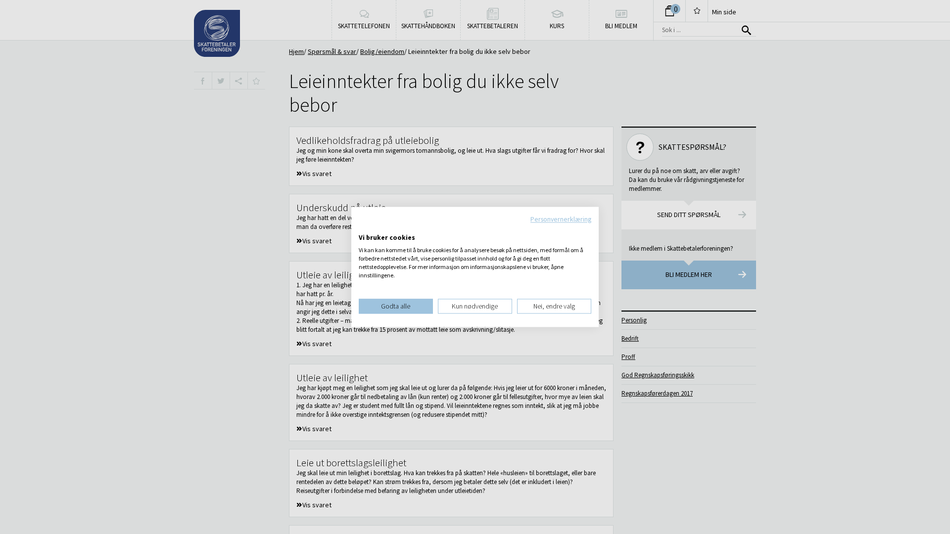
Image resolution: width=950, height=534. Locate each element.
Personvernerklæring (560, 219)
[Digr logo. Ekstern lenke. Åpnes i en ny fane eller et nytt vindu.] (365, 227)
